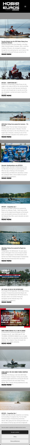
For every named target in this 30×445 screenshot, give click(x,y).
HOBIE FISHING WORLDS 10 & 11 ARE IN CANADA (13, 331)
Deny (15, 436)
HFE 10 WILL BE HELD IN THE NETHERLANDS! (12, 289)
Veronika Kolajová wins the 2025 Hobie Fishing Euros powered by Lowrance (15, 42)
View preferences (15, 441)
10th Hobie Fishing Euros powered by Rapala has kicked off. (14, 248)
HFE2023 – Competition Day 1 (9, 413)
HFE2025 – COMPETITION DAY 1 (9, 83)
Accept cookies (15, 432)
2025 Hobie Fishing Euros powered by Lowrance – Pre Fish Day (15, 124)
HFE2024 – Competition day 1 (9, 207)
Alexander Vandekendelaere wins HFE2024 (12, 165)
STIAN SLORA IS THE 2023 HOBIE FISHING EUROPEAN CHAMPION (15, 372)
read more (6, 54)
